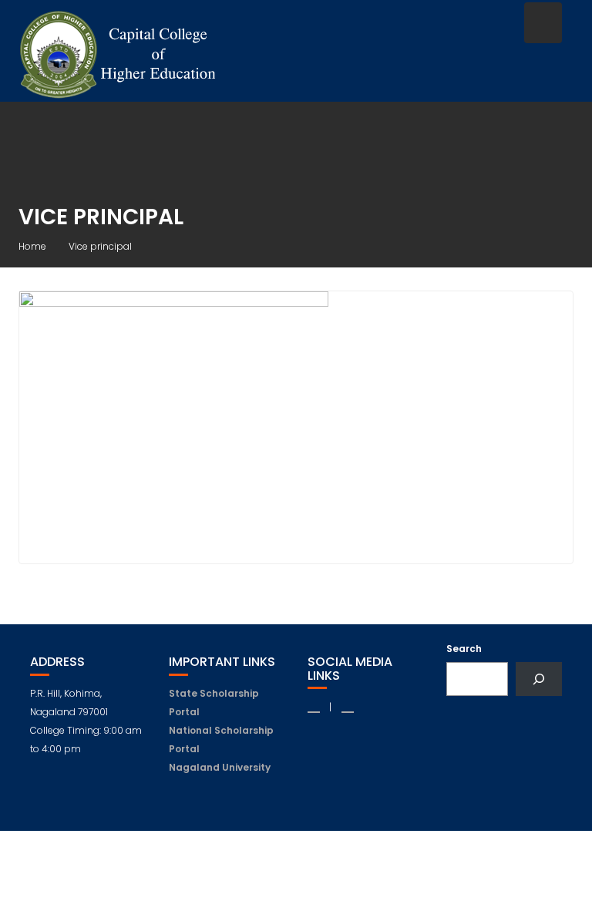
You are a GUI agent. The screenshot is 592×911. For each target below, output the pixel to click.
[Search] (539, 679)
